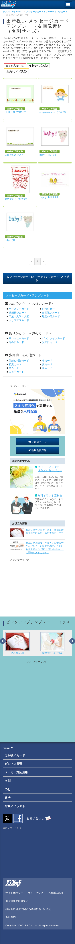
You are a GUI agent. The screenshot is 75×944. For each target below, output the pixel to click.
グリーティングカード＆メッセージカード (50, 470)
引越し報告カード (19, 360)
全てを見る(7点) (15, 65)
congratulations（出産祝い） (55, 112)
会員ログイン (39, 441)
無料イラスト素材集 (50, 495)
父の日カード (49, 342)
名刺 (8, 780)
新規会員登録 (39, 450)
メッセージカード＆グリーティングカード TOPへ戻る (39, 278)
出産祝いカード (51, 312)
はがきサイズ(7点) (16, 71)
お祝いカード (49, 308)
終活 (8, 797)
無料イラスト (59, 653)
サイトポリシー (14, 892)
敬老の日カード (51, 316)
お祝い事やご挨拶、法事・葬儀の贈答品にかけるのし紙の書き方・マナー (45, 533)
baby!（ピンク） (48, 154)
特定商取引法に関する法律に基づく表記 (28, 909)
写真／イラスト (15, 806)
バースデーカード (19, 308)
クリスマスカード (19, 320)
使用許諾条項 (55, 892)
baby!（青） (11, 240)
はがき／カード (15, 755)
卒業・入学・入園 (19, 316)
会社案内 (10, 917)
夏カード (47, 364)
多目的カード (16, 371)
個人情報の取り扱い (16, 901)
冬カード (47, 368)
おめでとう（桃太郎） (16, 199)
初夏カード (15, 364)
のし (8, 789)
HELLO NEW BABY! (16, 112)
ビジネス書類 (13, 763)
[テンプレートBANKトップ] (8, 3)
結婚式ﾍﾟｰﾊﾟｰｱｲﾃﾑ (25, 653)
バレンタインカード (53, 338)
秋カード (14, 368)
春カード (47, 360)
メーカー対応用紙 (16, 772)
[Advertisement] (37, 584)
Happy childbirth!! (49, 197)
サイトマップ (35, 892)
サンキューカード (19, 338)
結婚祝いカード (18, 312)
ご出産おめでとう (14, 154)
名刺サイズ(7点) (38, 65)
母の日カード (16, 342)
